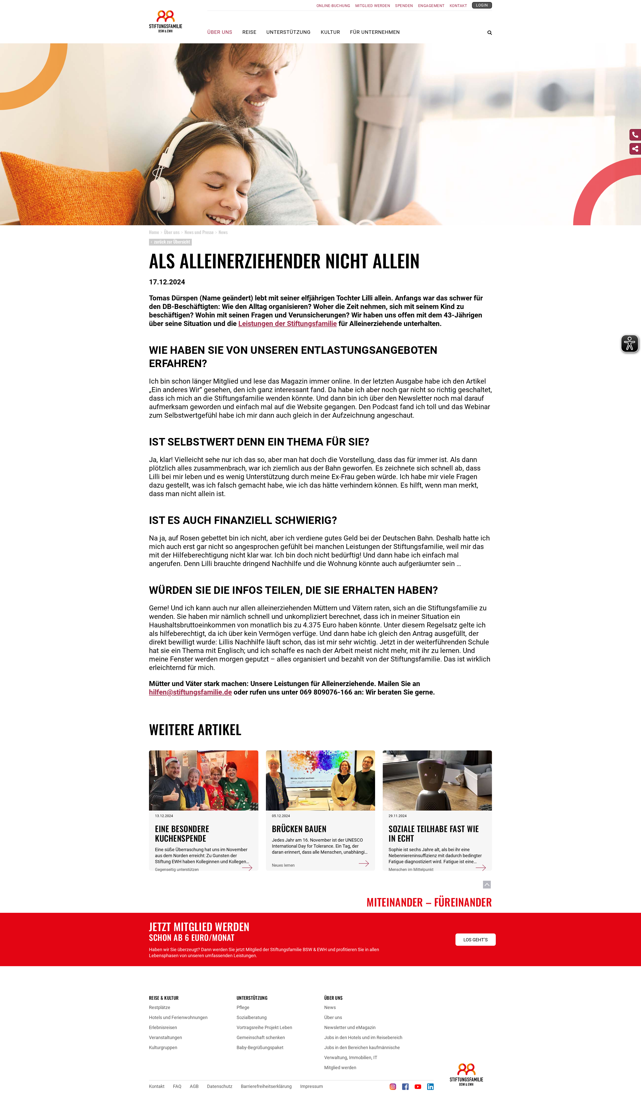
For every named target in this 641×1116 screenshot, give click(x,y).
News (330, 1007)
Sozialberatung (252, 1017)
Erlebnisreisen (163, 1027)
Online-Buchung (333, 6)
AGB (194, 1086)
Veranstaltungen (165, 1037)
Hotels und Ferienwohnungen (178, 1017)
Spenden (404, 6)
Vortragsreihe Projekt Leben (264, 1027)
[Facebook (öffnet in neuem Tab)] (405, 1086)
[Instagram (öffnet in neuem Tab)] (393, 1086)
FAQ (177, 1086)
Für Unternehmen (375, 32)
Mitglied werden (372, 6)
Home (154, 232)
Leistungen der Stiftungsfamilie (287, 323)
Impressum (311, 1086)
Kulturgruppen (163, 1047)
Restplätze (159, 1007)
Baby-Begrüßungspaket (260, 1047)
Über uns (333, 1017)
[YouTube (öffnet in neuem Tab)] (418, 1086)
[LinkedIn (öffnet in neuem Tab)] (430, 1086)
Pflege (243, 1007)
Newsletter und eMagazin (350, 1027)
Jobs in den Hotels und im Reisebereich (363, 1037)
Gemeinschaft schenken (261, 1037)
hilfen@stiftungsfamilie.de (190, 692)
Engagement (431, 6)
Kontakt (458, 6)
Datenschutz (219, 1086)
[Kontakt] (635, 135)
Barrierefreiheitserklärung (266, 1086)
